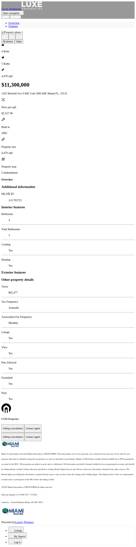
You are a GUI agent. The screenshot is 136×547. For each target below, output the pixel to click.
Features (13, 26)
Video (19, 41)
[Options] (4, 37)
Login (5, 17)
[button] (68, 32)
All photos (8, 41)
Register (15, 17)
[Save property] (12, 37)
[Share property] (19, 37)
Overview (14, 23)
